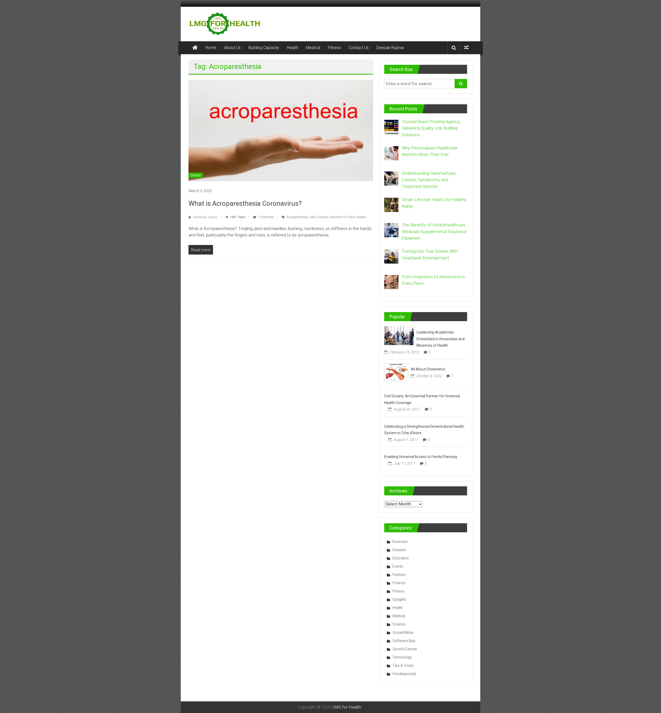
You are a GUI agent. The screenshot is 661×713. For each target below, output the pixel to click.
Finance (398, 583)
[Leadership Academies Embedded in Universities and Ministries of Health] (399, 335)
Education (400, 558)
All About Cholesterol (428, 369)
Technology (402, 657)
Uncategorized (404, 674)
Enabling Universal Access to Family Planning (420, 457)
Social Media (402, 632)
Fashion (399, 575)
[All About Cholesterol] (396, 372)
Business (400, 542)
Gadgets (399, 599)
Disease (196, 175)
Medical (313, 47)
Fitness (334, 47)
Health (292, 47)
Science (398, 624)
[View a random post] (466, 47)
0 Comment (265, 217)
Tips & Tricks (403, 665)
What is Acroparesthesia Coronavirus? (245, 203)
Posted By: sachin (205, 217)
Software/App (403, 641)
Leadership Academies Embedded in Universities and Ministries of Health (440, 338)
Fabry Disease (318, 217)
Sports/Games (404, 649)
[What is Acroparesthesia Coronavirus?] (280, 130)
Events (397, 566)
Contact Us (359, 47)
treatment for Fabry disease (347, 217)
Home (210, 47)
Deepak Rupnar (390, 47)
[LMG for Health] (194, 47)
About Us (232, 47)
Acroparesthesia (297, 217)
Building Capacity (263, 47)
